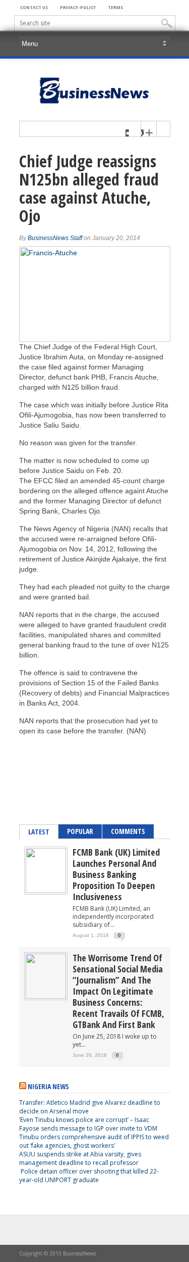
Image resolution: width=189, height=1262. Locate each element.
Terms (115, 7)
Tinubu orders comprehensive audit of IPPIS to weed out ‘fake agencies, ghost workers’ (94, 1141)
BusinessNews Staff (55, 238)
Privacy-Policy (78, 7)
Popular (80, 831)
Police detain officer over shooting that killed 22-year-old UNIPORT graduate (89, 1175)
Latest (38, 831)
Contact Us (34, 7)
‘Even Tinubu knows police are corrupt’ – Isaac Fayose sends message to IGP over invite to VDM (88, 1124)
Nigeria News (48, 1086)
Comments (128, 831)
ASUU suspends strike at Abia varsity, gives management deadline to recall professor (80, 1158)
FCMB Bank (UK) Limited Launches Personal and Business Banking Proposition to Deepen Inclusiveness (116, 874)
